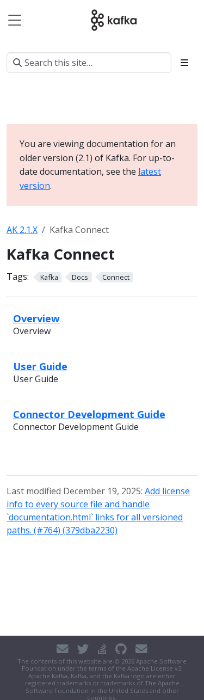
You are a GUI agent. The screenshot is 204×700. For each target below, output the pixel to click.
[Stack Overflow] (102, 649)
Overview (36, 318)
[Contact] (63, 649)
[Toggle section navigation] (184, 62)
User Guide (40, 366)
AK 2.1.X (22, 230)
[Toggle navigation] (15, 20)
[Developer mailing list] (141, 649)
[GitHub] (121, 649)
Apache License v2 (154, 668)
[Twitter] (83, 649)
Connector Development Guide (89, 414)
